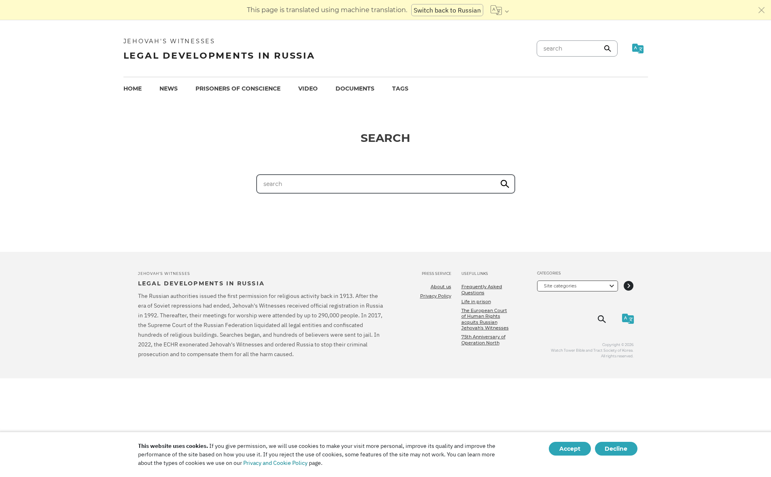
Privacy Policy (435, 296)
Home (132, 88)
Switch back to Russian (447, 10)
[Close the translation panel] (761, 10)
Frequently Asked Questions (481, 289)
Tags (400, 88)
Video (308, 88)
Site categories (560, 286)
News (168, 88)
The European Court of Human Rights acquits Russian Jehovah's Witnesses (485, 319)
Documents (355, 88)
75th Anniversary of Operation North (483, 339)
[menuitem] (133, 88)
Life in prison (476, 301)
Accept (569, 448)
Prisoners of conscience (237, 88)
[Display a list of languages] (499, 10)
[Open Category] (628, 286)
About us (441, 286)
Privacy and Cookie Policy (275, 462)
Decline (616, 448)
